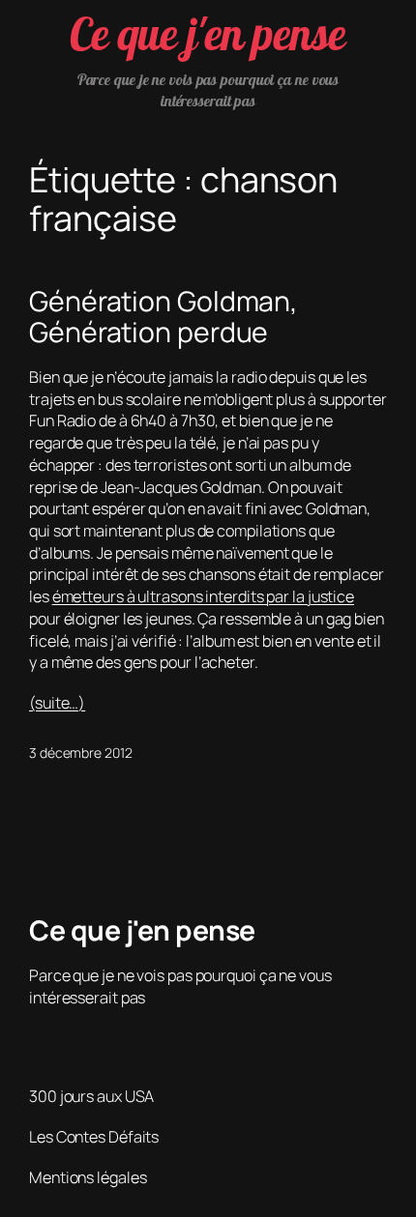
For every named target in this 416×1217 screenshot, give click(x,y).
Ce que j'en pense (208, 34)
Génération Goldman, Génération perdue (163, 317)
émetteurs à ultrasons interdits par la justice (203, 596)
